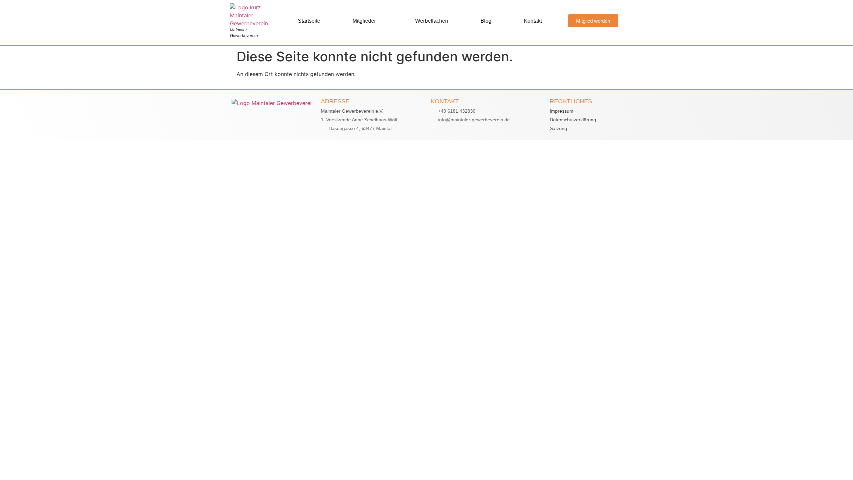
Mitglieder (364, 21)
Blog (485, 21)
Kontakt (533, 21)
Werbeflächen (431, 21)
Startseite (309, 21)
